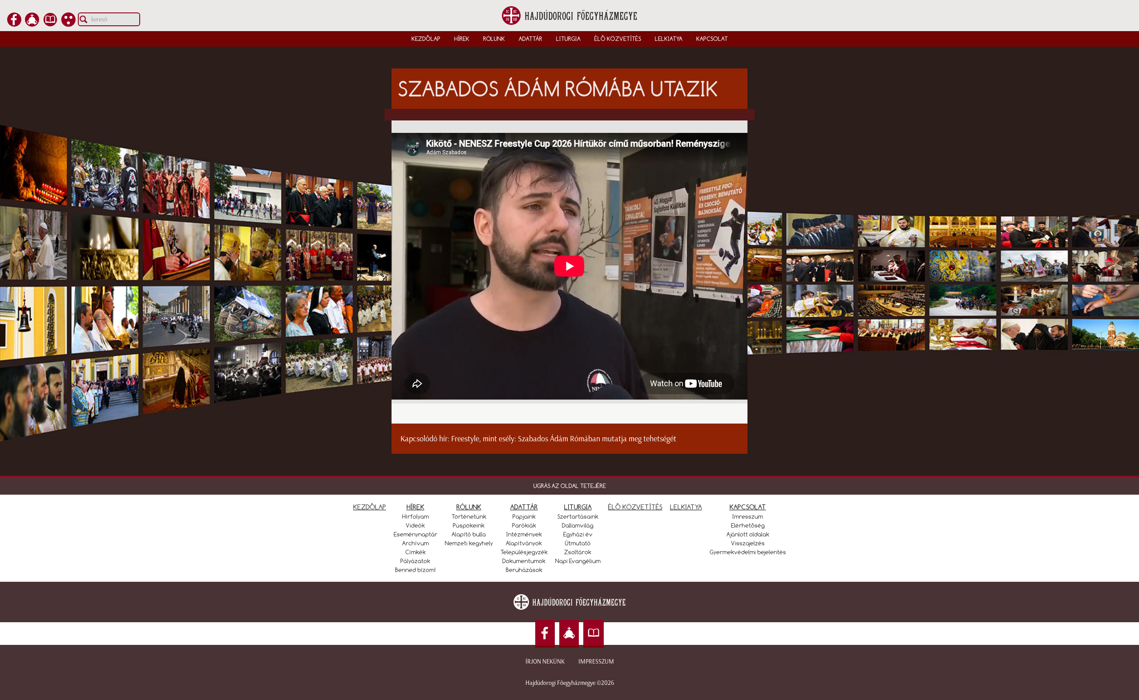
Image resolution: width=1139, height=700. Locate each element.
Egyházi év (578, 534)
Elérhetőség (748, 525)
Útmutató (578, 543)
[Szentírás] (50, 24)
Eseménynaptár (415, 534)
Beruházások (524, 569)
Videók (415, 525)
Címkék (415, 552)
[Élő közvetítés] (32, 24)
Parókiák (524, 525)
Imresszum (747, 516)
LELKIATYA (686, 507)
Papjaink (524, 516)
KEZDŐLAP (369, 507)
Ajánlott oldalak (748, 534)
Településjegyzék (524, 552)
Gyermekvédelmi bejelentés (748, 552)
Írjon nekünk (545, 661)
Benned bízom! (415, 569)
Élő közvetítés (617, 38)
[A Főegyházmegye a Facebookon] (14, 24)
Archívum (415, 543)
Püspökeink (469, 525)
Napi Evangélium (578, 560)
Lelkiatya (669, 38)
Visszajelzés (748, 543)
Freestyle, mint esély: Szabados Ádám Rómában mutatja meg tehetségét (563, 439)
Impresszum (596, 661)
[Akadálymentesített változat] (69, 24)
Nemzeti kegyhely (469, 543)
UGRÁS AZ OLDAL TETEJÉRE (569, 485)
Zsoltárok (577, 552)
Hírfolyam (415, 516)
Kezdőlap (426, 38)
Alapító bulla (469, 534)
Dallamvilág (578, 525)
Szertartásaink (577, 516)
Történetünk (469, 516)
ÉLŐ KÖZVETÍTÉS (635, 507)
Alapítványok (524, 543)
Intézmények (524, 534)
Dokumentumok (523, 560)
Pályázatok (415, 560)
